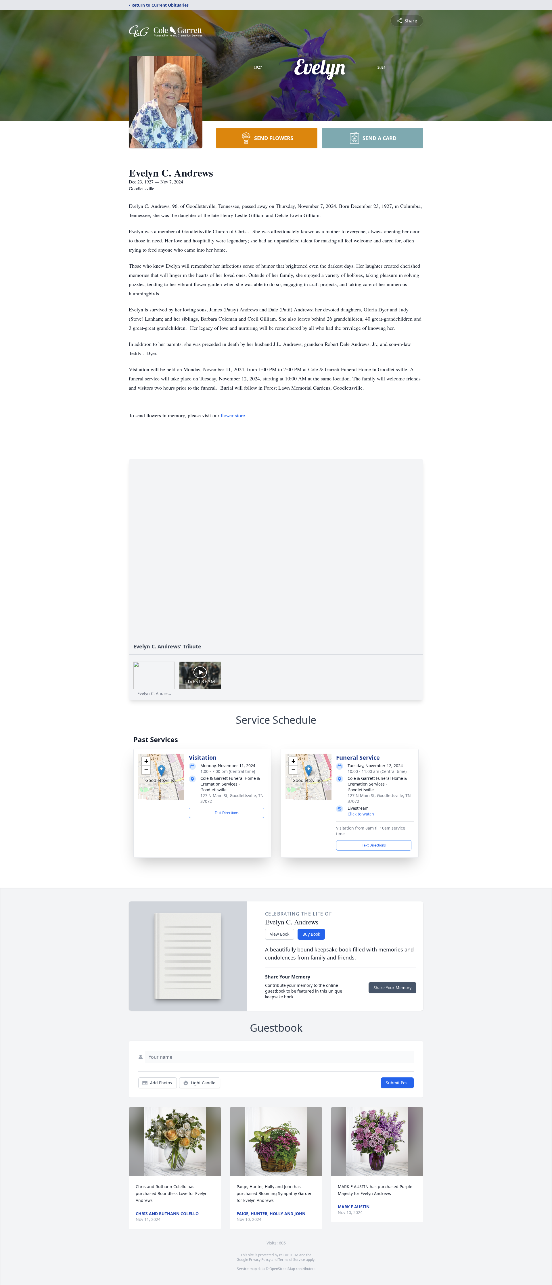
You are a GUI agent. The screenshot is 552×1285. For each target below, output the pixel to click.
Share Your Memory (392, 987)
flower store (233, 415)
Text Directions (227, 812)
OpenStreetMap (282, 1268)
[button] (161, 771)
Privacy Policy (260, 1259)
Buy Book (311, 934)
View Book (279, 934)
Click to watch (361, 814)
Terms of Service (291, 1259)
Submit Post (397, 1082)
